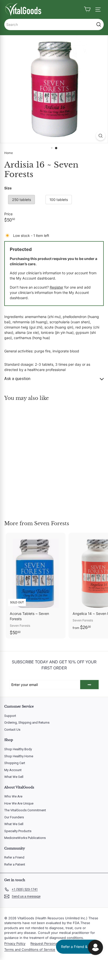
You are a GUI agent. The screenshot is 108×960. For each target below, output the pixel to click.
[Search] (99, 24)
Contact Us (12, 729)
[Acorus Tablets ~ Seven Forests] (36, 585)
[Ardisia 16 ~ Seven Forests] (36, 457)
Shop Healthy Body (18, 749)
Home (8, 153)
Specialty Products (17, 831)
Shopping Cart (14, 763)
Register (56, 287)
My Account (13, 770)
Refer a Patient (14, 864)
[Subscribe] (89, 684)
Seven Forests (51, 523)
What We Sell (13, 777)
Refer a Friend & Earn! (79, 946)
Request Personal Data (48, 943)
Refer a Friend (14, 857)
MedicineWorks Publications (25, 838)
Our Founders (14, 817)
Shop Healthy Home (18, 756)
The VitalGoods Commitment (25, 810)
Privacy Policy (14, 943)
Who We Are (13, 796)
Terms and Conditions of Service (29, 949)
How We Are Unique (18, 803)
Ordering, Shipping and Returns (26, 722)
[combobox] (54, 24)
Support (10, 716)
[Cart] (87, 9)
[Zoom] (100, 135)
